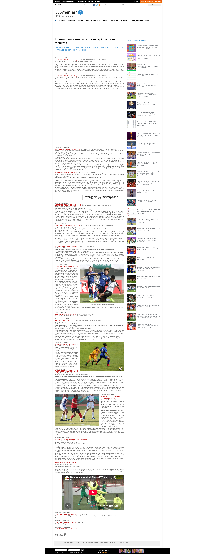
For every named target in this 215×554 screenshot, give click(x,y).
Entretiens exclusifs (94, 1)
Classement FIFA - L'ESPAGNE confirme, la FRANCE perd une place (148, 122)
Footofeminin (82, 1)
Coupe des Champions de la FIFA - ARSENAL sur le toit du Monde (147, 84)
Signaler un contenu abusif (90, 543)
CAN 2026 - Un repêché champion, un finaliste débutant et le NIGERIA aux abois (148, 66)
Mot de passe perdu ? (76, 552)
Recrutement (104, 543)
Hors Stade (114, 21)
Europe (80, 21)
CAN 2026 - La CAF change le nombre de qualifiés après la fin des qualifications (148, 173)
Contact (136, 1)
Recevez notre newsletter (113, 5)
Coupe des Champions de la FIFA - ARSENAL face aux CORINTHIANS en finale (148, 95)
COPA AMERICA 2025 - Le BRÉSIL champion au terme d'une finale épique (149, 220)
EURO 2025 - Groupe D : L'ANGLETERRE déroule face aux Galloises (147, 325)
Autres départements (68, 1)
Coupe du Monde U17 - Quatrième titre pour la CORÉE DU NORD (148, 153)
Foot (102, 552)
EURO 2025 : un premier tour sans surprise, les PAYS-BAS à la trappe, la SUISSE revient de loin (148, 316)
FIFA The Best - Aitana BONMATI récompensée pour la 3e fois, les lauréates (147, 114)
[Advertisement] (94, 30)
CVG (77, 543)
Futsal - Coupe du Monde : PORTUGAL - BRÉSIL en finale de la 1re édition (149, 134)
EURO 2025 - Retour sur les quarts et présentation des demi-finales (148, 267)
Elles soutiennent (104, 550)
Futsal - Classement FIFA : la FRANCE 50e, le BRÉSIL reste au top (148, 210)
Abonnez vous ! (59, 552)
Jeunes (104, 21)
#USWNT (103, 196)
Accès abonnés (154, 5)
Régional (96, 21)
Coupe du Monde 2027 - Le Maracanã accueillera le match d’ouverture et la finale (148, 57)
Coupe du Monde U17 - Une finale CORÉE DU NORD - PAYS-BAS (147, 163)
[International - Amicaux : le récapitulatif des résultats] (102, 342)
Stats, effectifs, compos (140, 21)
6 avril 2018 (113, 198)
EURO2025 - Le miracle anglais (146, 257)
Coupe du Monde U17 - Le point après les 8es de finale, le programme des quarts (148, 183)
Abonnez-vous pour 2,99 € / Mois (151, 1)
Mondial (62, 21)
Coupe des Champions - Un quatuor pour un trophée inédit (148, 103)
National (89, 21)
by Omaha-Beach (123, 543)
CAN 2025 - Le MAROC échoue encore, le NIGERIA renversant (146, 239)
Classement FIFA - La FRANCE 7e (147, 74)
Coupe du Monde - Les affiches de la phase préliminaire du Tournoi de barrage (148, 47)
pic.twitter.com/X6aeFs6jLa (107, 197)
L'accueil (55, 21)
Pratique (124, 21)
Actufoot (57, 1)
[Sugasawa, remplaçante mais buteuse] (102, 265)
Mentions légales (69, 543)
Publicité (113, 543)
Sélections (71, 21)
